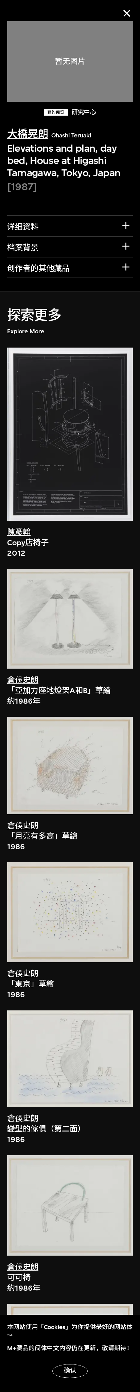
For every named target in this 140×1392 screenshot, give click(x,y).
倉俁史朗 (22, 680)
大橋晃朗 (27, 134)
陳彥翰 (19, 532)
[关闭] (127, 13)
